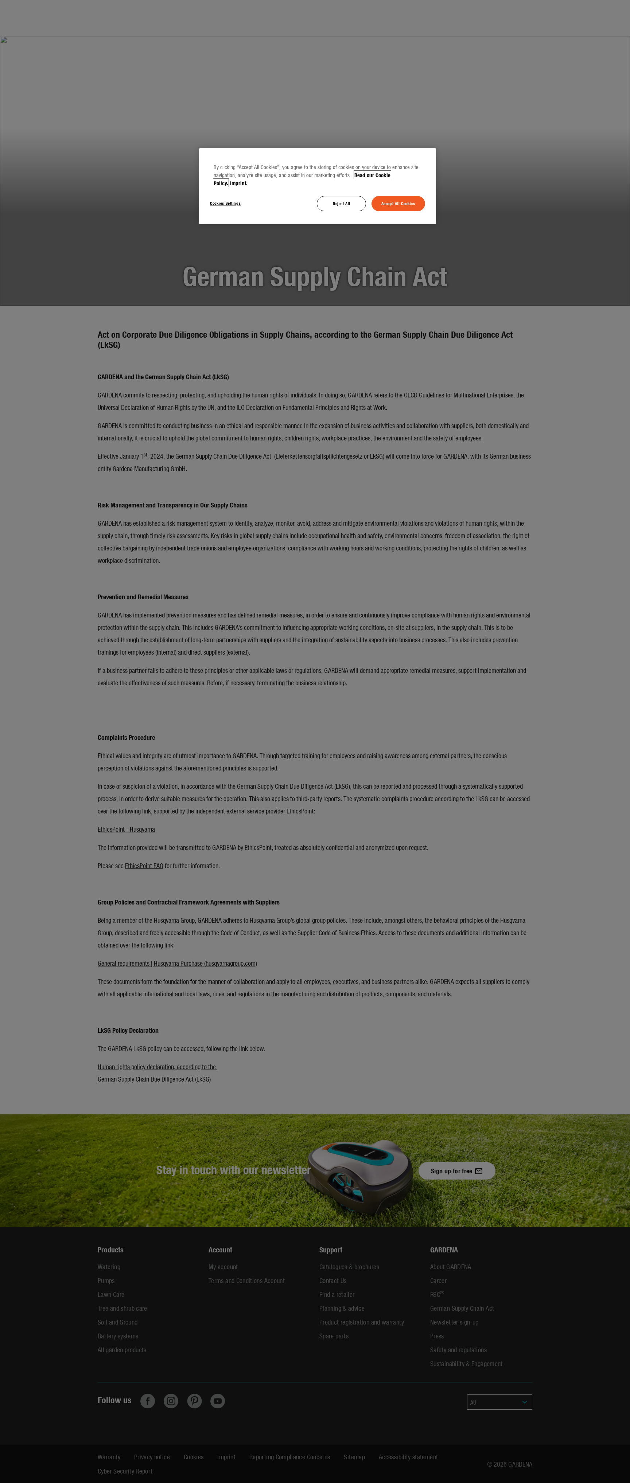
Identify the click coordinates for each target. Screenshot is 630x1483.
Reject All (341, 203)
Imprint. (239, 183)
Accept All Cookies (398, 203)
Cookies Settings (225, 203)
